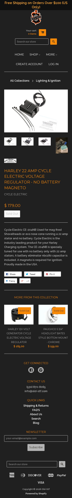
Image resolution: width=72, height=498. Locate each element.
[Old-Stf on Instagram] (41, 370)
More (51, 54)
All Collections (19, 80)
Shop (34, 54)
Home (19, 54)
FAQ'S (36, 410)
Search (36, 418)
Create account (29, 64)
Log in (54, 64)
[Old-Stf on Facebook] (31, 370)
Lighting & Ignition (48, 80)
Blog (36, 422)
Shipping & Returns (36, 405)
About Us (36, 414)
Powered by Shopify (36, 493)
